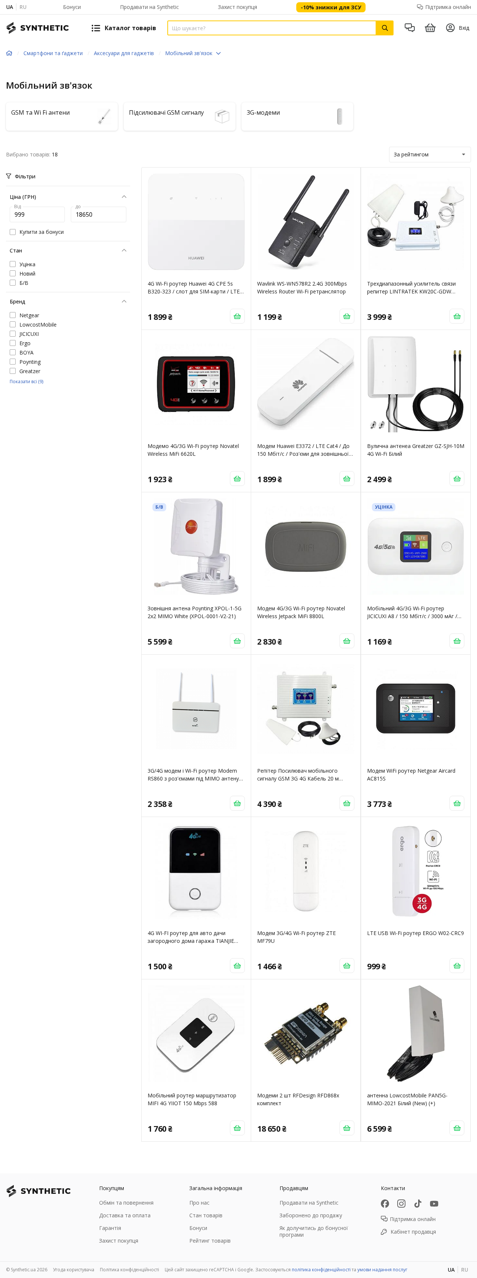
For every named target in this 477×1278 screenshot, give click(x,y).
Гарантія (110, 1227)
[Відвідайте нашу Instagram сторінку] (401, 1203)
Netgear (29, 315)
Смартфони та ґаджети (53, 53)
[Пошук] (385, 27)
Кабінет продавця (413, 1231)
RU (22, 6)
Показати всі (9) (26, 381)
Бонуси (72, 6)
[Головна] (9, 53)
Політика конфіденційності (129, 1269)
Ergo (25, 343)
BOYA (26, 352)
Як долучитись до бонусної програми (313, 1231)
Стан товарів (205, 1215)
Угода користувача (73, 1269)
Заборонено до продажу (310, 1215)
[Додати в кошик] (237, 316)
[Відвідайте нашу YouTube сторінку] (434, 1203)
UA (9, 6)
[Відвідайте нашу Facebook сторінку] (385, 1203)
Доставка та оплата (125, 1215)
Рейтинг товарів (210, 1240)
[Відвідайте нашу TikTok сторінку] (418, 1203)
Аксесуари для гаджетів (124, 53)
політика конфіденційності (321, 1269)
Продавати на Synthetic (149, 6)
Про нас (199, 1202)
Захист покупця (237, 6)
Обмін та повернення (126, 1202)
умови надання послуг (382, 1269)
